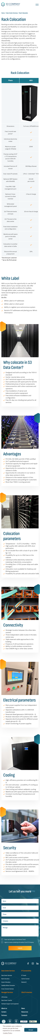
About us (4, 1008)
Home (3, 13)
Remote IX (23, 982)
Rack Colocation (23, 13)
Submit (20, 948)
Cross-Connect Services (7, 989)
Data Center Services (12, 13)
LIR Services (4, 997)
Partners (4, 1015)
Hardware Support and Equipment (10, 1004)
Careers (3, 1012)
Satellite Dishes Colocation (8, 985)
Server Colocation (5, 982)
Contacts (24, 1015)
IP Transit (23, 975)
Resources (24, 1012)
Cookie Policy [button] (7, 1033)
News (23, 1008)
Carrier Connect (25, 978)
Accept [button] (31, 1030)
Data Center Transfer (6, 1000)
